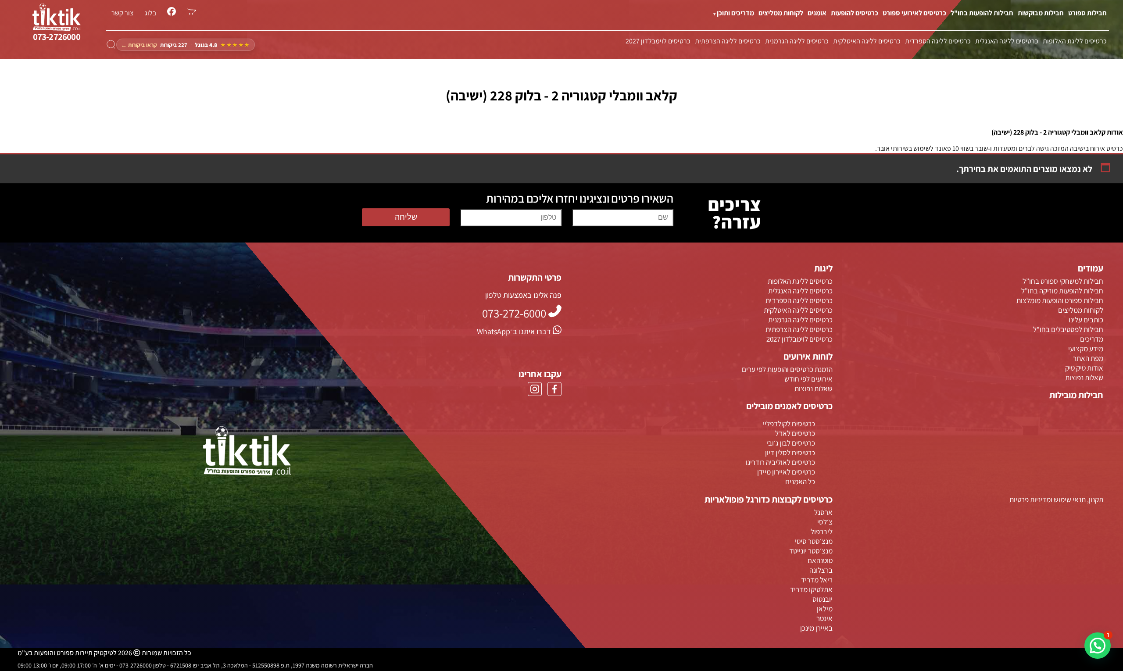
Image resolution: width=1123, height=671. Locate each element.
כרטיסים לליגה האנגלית (1006, 41)
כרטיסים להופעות (854, 13)
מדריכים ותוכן (735, 13)
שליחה (406, 217)
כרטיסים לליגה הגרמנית (797, 41)
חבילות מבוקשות (1041, 13)
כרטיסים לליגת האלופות (1075, 41)
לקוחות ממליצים (780, 13)
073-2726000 (56, 37)
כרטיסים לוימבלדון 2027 (658, 41)
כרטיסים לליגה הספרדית (938, 41)
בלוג (150, 13)
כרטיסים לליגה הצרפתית (728, 41)
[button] (1097, 645)
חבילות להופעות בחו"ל (982, 13)
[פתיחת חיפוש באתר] (111, 45)
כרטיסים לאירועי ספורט (914, 13)
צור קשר (122, 13)
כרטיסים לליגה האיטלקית (867, 41)
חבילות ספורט (1087, 13)
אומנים (817, 13)
